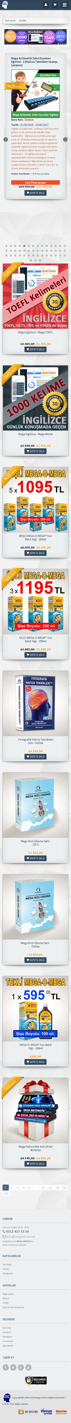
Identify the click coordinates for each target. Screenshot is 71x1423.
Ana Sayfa (7, 1264)
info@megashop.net (20, 1236)
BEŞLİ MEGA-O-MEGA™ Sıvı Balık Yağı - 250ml (35, 537)
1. (6, 1187)
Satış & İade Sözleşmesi (13, 1307)
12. (50, 1187)
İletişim (6, 1298)
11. (43, 1187)
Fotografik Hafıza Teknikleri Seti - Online (35, 741)
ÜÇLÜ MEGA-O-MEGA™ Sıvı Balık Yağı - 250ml (35, 639)
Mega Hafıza (8, 1293)
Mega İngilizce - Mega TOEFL (35, 332)
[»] (65, 1187)
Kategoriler (8, 1273)
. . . (36, 1187)
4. (24, 1187)
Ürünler (6, 1269)
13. (57, 1187)
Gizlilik (6, 1302)
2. (12, 1187)
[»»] (6, 1193)
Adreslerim (7, 1336)
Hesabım (7, 1332)
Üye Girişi (7, 1327)
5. (30, 1187)
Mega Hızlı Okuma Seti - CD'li (36, 843)
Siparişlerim (8, 1345)
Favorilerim (8, 1341)
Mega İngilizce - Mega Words (35, 434)
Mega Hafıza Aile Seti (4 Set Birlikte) (36, 1148)
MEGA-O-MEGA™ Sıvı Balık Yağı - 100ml (36, 1046)
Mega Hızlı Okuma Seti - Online (36, 944)
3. (18, 1187)
